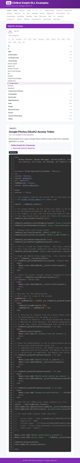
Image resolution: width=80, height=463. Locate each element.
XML (19, 42)
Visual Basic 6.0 (36, 19)
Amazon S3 (11, 66)
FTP (25, 39)
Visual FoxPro (47, 19)
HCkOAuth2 (27, 178)
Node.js (42, 13)
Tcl (54, 16)
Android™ (22, 10)
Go (24, 13)
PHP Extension (60, 13)
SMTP (14, 42)
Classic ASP (68, 10)
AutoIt (29, 10)
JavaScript (35, 13)
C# (37, 10)
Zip (23, 42)
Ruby (35, 16)
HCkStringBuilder (30, 185)
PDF (59, 39)
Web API (16, 31)
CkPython (60, 10)
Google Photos (13, 83)
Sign (10, 42)
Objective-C (50, 13)
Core (10, 31)
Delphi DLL (17, 13)
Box (9, 73)
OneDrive (10, 86)
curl (13, 39)
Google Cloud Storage (14, 78)
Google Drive (12, 81)
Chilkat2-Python (49, 10)
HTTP (29, 39)
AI (9, 39)
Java (28, 13)
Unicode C (60, 16)
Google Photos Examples (24, 135)
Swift (50, 16)
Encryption (19, 39)
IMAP (34, 39)
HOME (15, 10)
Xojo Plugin (56, 19)
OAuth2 (53, 39)
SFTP (68, 39)
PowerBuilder (11, 16)
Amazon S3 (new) (13, 68)
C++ (41, 10)
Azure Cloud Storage (14, 71)
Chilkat (9, 10)
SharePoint (11, 88)
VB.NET (19, 19)
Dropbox (10, 76)
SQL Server (42, 16)
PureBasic (29, 16)
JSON (47, 39)
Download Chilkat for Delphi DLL (24, 148)
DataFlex (9, 13)
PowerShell (20, 16)
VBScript (26, 19)
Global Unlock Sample (31, 199)
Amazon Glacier (12, 63)
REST (63, 39)
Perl (68, 13)
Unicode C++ (11, 19)
